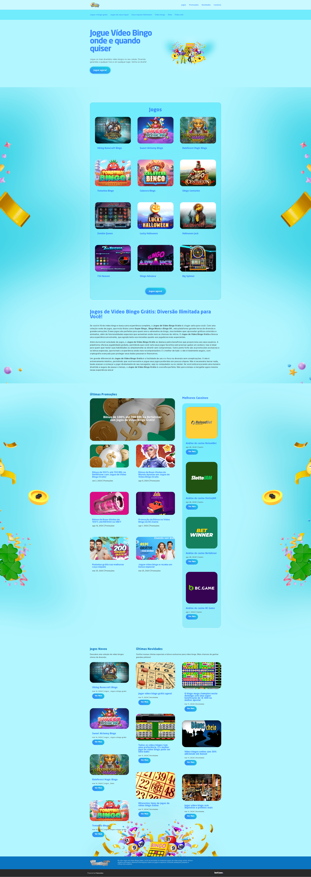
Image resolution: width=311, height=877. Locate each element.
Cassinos (217, 5)
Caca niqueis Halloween (141, 15)
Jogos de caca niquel (119, 15)
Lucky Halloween (149, 234)
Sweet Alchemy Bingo (151, 148)
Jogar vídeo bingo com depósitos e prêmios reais (199, 807)
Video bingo (160, 15)
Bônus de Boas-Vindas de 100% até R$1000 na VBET (106, 520)
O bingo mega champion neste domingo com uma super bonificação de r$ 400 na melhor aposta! (201, 697)
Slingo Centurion (191, 191)
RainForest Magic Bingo (194, 148)
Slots (170, 15)
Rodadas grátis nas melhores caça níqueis (108, 565)
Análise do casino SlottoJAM (201, 498)
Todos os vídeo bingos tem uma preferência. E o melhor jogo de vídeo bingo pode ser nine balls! (154, 748)
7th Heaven (103, 276)
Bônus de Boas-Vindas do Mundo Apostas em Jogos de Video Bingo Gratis (154, 474)
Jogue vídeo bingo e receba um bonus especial (155, 565)
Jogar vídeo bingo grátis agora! (155, 694)
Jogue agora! (100, 70)
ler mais (192, 452)
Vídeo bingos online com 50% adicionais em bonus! (201, 753)
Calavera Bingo (148, 191)
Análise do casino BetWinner (201, 553)
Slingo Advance (148, 276)
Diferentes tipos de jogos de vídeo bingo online (153, 804)
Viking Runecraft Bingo (109, 148)
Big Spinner (188, 276)
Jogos (183, 5)
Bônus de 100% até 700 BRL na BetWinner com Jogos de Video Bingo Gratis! (132, 419)
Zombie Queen (105, 234)
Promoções (194, 5)
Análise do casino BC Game (200, 608)
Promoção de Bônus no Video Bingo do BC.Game (154, 520)
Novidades (206, 5)
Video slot (179, 15)
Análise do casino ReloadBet (201, 443)
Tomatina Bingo (105, 191)
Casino (200, 447)
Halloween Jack (190, 234)
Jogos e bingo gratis (99, 15)
